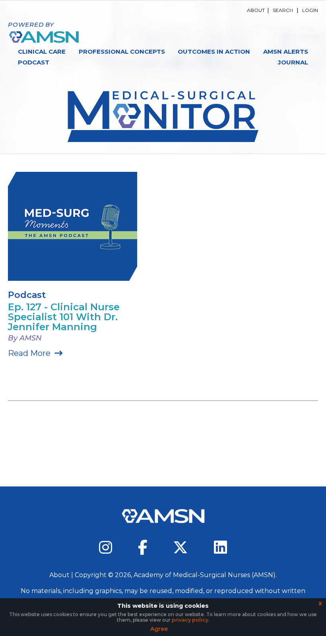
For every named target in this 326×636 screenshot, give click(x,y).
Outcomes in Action (214, 51)
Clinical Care (42, 51)
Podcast (33, 62)
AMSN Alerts (285, 51)
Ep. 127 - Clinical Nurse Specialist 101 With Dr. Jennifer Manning (64, 317)
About (256, 10)
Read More (29, 353)
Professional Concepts (122, 51)
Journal (293, 62)
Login (310, 10)
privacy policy (190, 620)
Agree (159, 628)
